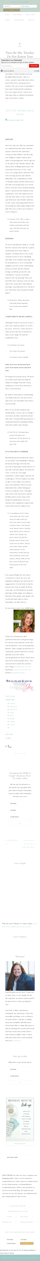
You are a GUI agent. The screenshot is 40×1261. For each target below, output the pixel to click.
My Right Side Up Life (22, 667)
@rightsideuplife (18, 673)
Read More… (17, 1041)
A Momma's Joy (20, 29)
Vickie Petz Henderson (22, 670)
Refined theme (20, 1257)
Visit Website (10, 696)
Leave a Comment (20, 753)
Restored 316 (33, 1257)
